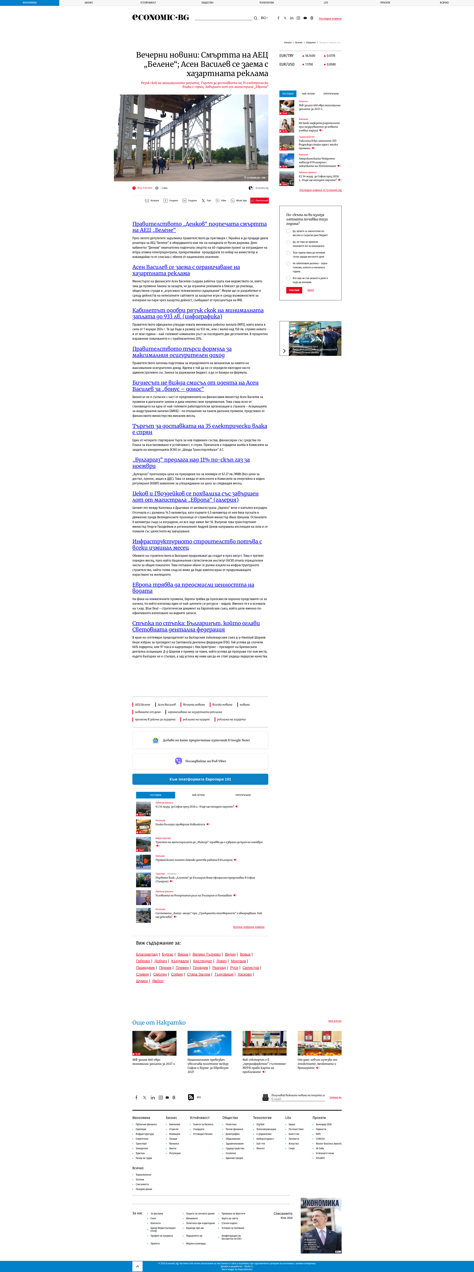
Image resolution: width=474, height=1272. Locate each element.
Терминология (143, 1174)
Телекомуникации (266, 1129)
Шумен (142, 981)
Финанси (174, 1143)
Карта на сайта (230, 1218)
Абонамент (192, 1218)
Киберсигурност (265, 1138)
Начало (288, 42)
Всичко (444, 2)
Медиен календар (196, 1243)
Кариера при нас (195, 1228)
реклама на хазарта (231, 719)
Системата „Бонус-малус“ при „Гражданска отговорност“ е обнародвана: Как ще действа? (209, 915)
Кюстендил (202, 961)
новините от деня (148, 712)
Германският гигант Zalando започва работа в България (194, 860)
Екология (231, 1153)
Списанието (142, 1184)
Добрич (160, 961)
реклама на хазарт (196, 719)
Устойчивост (148, 2)
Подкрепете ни (194, 1235)
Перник (165, 968)
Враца (245, 954)
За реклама (157, 1213)
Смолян (160, 974)
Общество (207, 2)
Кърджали (180, 961)
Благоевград (147, 954)
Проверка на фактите (233, 1213)
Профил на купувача (162, 1235)
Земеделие (142, 1148)
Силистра (251, 968)
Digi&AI (260, 1124)
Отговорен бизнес (203, 1134)
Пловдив (200, 968)
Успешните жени (325, 1153)
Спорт (292, 1148)
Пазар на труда (144, 1158)
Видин (230, 954)
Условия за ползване (233, 1228)
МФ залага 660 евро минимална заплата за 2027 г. (320, 107)
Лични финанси (234, 1129)
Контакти (156, 1223)
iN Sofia (320, 1148)
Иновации (174, 1134)
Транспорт (141, 1143)
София (177, 974)
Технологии (266, 2)
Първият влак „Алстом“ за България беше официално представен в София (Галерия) (205, 879)
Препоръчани (243, 795)
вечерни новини (194, 704)
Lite (326, 2)
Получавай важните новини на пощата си (298, 1095)
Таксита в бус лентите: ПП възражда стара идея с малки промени (318, 144)
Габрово (143, 961)
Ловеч (221, 961)
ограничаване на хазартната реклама (195, 712)
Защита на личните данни (200, 1213)
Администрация (234, 1158)
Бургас (167, 954)
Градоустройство (235, 1148)
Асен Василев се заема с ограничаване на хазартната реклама (186, 270)
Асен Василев (167, 704)
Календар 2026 (324, 1124)
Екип (153, 1218)
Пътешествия (296, 1129)
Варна (183, 954)
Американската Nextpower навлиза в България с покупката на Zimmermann (318, 162)
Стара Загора (198, 974)
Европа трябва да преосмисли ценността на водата (193, 587)
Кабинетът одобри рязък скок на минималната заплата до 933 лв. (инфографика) (198, 313)
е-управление (264, 1134)
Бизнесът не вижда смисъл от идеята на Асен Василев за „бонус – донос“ (195, 385)
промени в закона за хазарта (155, 719)
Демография (233, 1134)
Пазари (173, 1138)
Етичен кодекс (230, 1223)
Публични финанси (146, 1124)
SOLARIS (320, 1158)
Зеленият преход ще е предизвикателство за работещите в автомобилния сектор (315, 349)
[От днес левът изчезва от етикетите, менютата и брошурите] (320, 1043)
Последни (155, 795)
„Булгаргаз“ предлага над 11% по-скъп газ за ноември (191, 462)
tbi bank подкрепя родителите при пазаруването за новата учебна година (319, 126)
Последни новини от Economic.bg (320, 190)
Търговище (223, 974)
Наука (292, 1124)
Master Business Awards (329, 1143)
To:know (140, 1179)
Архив (310, 290)
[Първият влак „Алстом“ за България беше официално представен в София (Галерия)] (143, 879)
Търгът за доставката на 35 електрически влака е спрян (199, 429)
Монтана (238, 961)
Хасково (245, 974)
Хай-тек (260, 1143)
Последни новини (330, 18)
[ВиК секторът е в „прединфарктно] (265, 1043)
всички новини (222, 704)
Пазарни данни (144, 1189)
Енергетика (142, 1138)
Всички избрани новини (249, 927)
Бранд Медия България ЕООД (163, 1229)
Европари (141, 1129)
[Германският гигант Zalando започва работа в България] (143, 862)
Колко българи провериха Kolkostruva (181, 824)
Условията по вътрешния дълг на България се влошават (194, 895)
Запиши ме (335, 1097)
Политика (231, 1124)
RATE (318, 1134)
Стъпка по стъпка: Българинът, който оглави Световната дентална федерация (196, 626)
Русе (234, 968)
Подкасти (321, 1129)
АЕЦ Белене (142, 704)
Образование (233, 1138)
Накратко (311, 42)
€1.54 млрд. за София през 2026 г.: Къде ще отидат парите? (195, 806)
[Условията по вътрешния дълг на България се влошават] (143, 897)
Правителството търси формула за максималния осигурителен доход (182, 351)
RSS (199, 1097)
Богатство (294, 1134)
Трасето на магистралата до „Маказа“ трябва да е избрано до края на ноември (209, 842)
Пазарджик (145, 968)
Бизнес (89, 2)
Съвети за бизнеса (203, 1124)
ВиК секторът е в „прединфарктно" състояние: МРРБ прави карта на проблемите (264, 1066)
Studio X (248, 1266)
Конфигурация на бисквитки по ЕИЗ (231, 1237)
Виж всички (335, 1021)
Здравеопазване (235, 1143)
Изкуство (294, 1143)
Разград (219, 968)
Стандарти (198, 1129)
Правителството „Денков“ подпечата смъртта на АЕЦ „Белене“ (199, 227)
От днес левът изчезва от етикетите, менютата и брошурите (317, 1064)
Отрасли (305, 341)
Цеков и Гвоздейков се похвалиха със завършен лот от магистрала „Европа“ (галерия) (195, 496)
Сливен (142, 974)
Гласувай (294, 290)
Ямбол (158, 981)
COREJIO (320, 1138)
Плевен (182, 968)
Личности (294, 1138)
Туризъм (140, 1153)
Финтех (260, 1148)
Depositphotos (245, 1269)
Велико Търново (207, 954)
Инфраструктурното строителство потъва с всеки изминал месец (197, 544)
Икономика (30, 2)
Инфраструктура (145, 1134)
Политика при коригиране (200, 1223)
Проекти (385, 2)
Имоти (172, 1148)
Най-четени (198, 795)
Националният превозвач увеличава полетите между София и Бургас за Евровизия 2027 (208, 1066)
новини (245, 704)
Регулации (175, 1153)
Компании (174, 1124)
